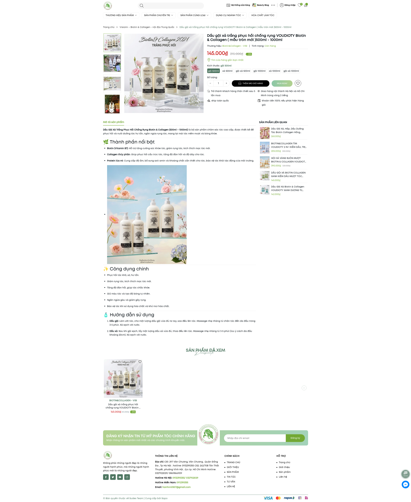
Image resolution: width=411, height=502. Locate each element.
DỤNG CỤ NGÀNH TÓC (229, 15)
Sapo (164, 498)
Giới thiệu (284, 467)
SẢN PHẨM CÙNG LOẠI (193, 15)
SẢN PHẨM (233, 472)
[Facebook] (106, 477)
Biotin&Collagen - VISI (123, 400)
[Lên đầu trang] (406, 465)
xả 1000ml (274, 71)
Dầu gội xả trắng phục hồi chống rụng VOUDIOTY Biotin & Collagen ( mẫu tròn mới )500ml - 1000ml (123, 406)
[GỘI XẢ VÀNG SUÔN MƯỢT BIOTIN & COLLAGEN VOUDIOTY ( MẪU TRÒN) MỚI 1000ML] (265, 162)
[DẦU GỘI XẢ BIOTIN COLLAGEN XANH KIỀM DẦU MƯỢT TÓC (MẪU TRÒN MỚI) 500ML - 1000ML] (265, 176)
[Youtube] (120, 477)
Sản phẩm (285, 472)
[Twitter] (113, 477)
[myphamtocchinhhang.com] (119, 5)
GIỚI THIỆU (233, 467)
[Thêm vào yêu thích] (298, 83)
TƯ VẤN (231, 481)
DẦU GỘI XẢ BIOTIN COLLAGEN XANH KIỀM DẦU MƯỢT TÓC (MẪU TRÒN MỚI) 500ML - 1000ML (288, 174)
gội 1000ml (260, 71)
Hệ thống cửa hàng (240, 5)
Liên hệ (283, 476)
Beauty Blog (263, 5)
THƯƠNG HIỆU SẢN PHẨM (120, 15)
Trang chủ (284, 462)
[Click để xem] (164, 73)
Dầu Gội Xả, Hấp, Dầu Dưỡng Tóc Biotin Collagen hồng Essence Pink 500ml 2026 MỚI (287, 130)
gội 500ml (213, 71)
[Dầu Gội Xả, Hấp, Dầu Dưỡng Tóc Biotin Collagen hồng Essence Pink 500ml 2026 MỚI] (265, 133)
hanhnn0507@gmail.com (176, 487)
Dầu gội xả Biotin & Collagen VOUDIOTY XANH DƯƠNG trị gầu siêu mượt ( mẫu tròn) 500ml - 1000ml (287, 188)
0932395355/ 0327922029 (185, 477)
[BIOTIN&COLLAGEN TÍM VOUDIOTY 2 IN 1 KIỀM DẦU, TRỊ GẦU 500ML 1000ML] (265, 147)
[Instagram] (127, 477)
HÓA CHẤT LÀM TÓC (262, 15)
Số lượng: (212, 77)
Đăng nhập (289, 5)
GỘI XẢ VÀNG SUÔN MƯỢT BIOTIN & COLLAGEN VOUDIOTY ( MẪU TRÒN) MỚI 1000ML (288, 159)
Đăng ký (295, 438)
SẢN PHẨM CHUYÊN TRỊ (157, 15)
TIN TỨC (231, 476)
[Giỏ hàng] (306, 5)
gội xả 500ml (243, 71)
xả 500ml (227, 71)
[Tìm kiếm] (142, 6)
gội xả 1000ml (291, 71)
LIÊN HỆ (231, 486)
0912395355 (182, 482)
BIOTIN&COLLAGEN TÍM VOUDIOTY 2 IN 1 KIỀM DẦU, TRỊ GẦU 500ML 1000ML (288, 145)
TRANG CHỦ (233, 462)
